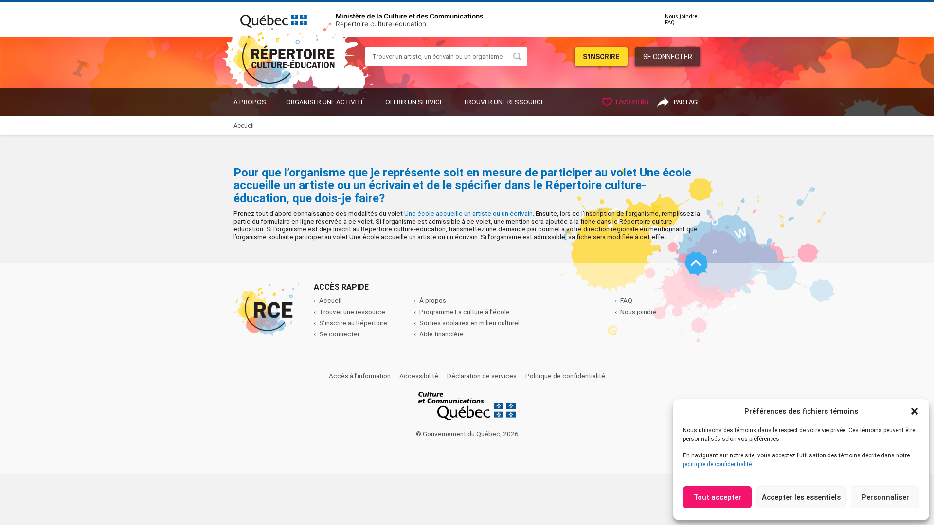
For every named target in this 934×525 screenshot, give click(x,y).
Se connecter (667, 57)
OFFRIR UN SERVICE (414, 101)
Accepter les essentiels (801, 497)
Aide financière (441, 334)
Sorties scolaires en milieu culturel (469, 323)
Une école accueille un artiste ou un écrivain (468, 213)
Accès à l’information (360, 376)
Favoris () (631, 101)
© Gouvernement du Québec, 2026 (467, 434)
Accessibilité (418, 376)
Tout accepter (717, 497)
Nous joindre (681, 16)
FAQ (670, 22)
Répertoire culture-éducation (381, 24)
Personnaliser (885, 497)
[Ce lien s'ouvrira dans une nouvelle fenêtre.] (274, 19)
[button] (914, 411)
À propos (250, 101)
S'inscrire (601, 57)
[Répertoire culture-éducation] (295, 52)
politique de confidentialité (717, 464)
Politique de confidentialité (565, 376)
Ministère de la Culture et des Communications (409, 16)
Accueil (330, 300)
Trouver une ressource (503, 101)
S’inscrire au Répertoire (353, 323)
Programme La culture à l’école (464, 311)
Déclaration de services (482, 376)
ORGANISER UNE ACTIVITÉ (325, 101)
